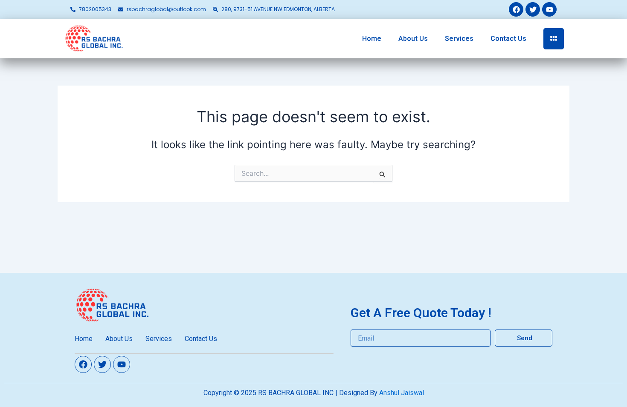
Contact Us (508, 38)
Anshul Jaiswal (401, 393)
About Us (413, 38)
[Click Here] (553, 38)
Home (371, 38)
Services (459, 38)
